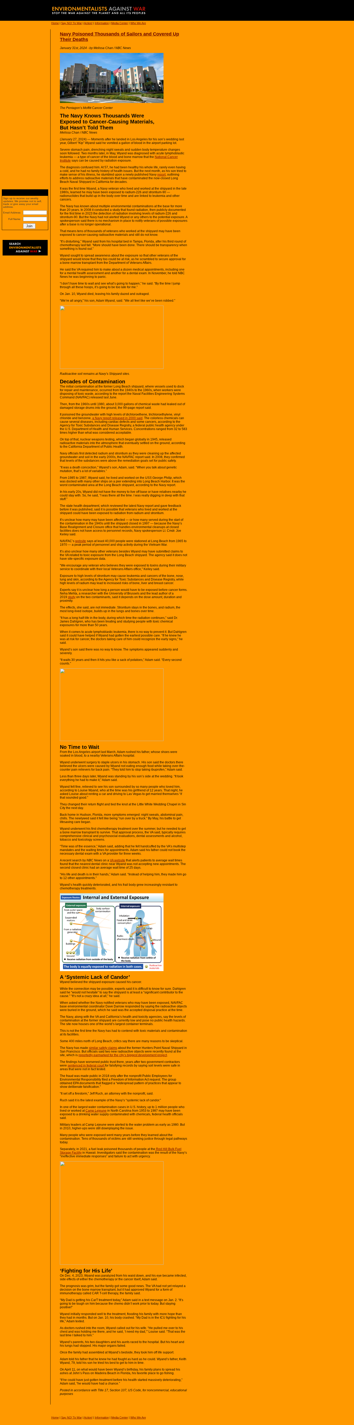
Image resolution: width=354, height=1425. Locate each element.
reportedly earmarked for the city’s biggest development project (123, 1055)
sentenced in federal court (86, 1065)
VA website (117, 860)
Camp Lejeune (96, 1110)
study (71, 597)
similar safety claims (103, 1048)
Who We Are (138, 23)
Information (102, 23)
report (161, 174)
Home (55, 23)
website (80, 541)
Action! (88, 23)
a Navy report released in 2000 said (117, 418)
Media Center (119, 23)
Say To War (71, 23)
